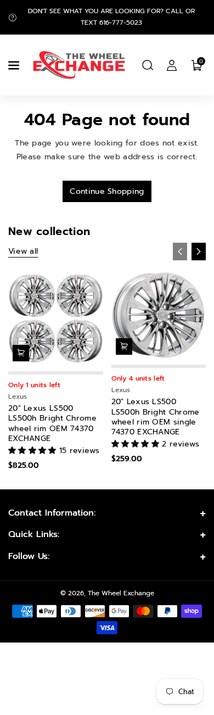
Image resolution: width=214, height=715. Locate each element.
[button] (14, 65)
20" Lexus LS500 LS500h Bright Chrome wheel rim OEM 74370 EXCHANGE (52, 424)
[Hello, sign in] (172, 65)
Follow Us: (28, 556)
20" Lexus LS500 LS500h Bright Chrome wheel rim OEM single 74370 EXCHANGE (155, 417)
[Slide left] (180, 251)
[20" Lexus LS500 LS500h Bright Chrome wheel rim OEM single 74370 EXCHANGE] (158, 315)
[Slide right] (199, 251)
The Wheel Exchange (121, 593)
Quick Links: (33, 534)
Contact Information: (51, 513)
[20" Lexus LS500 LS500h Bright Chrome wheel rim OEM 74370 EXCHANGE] (55, 318)
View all (23, 251)
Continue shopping (107, 191)
